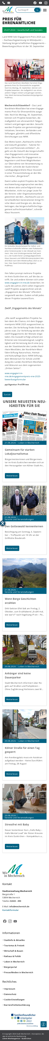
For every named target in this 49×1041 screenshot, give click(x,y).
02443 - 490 (15, 901)
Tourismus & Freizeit (14, 945)
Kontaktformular (10, 910)
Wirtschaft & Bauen (13, 951)
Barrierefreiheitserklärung (17, 1005)
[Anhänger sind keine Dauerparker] (24, 649)
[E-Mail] (8, 3)
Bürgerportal (10, 967)
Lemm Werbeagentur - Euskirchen (16, 1038)
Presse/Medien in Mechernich (18, 972)
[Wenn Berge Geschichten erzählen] (24, 573)
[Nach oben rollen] (43, 1031)
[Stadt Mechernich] (7, 10)
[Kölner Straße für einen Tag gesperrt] (24, 724)
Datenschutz (10, 994)
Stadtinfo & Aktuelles (14, 940)
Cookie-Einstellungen (14, 999)
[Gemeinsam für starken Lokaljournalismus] (24, 426)
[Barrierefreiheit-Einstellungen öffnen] (2, 523)
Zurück (7, 394)
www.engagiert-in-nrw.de (17, 282)
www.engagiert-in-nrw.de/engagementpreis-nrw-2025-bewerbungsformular (23, 376)
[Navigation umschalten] (45, 10)
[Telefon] (3, 3)
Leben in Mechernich (14, 961)
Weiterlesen (12, 475)
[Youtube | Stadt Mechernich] (41, 2)
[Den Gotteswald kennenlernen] (24, 500)
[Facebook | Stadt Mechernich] (35, 2)
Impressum (9, 989)
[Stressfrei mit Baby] (24, 799)
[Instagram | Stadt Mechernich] (46, 2)
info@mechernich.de (19, 906)
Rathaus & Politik (12, 956)
